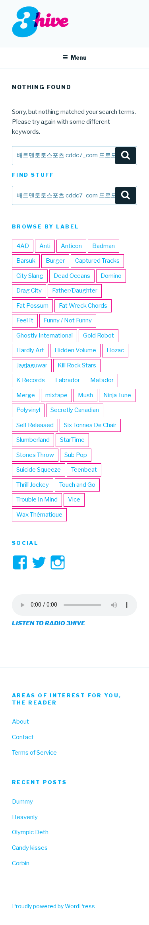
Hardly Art (30, 350)
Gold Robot (98, 335)
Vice (74, 499)
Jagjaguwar (31, 365)
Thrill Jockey (32, 484)
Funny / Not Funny (68, 320)
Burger (55, 260)
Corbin (20, 863)
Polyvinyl (28, 410)
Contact (23, 737)
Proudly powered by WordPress (53, 906)
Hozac (115, 350)
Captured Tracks (97, 260)
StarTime (72, 439)
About (20, 721)
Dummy (22, 801)
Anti (44, 246)
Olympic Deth (30, 832)
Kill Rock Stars (77, 365)
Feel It (24, 320)
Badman (103, 246)
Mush (85, 395)
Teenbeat (84, 469)
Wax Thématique (39, 514)
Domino (111, 275)
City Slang (29, 275)
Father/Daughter (74, 290)
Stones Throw (35, 455)
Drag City (29, 290)
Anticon (71, 246)
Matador (102, 380)
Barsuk (25, 260)
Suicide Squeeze (38, 469)
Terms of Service (34, 752)
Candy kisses (30, 847)
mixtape (56, 395)
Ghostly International (44, 335)
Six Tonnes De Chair (90, 425)
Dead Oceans (72, 275)
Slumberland (33, 439)
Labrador (67, 380)
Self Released (35, 425)
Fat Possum (32, 305)
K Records (30, 380)
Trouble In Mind (37, 499)
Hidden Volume (75, 350)
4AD (22, 246)
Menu (79, 57)
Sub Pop (75, 455)
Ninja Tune (117, 395)
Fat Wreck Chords (83, 305)
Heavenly (25, 817)
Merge (25, 395)
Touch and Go (77, 484)
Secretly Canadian (74, 410)
